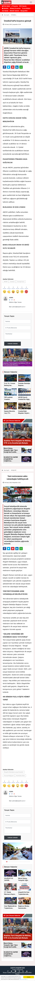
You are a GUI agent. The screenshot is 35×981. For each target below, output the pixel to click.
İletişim (17, 974)
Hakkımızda (20, 972)
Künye (4, 972)
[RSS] (23, 971)
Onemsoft (20, 969)
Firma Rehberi (26, 8)
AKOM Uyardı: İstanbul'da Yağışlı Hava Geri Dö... (24, 399)
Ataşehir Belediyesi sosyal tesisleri (13, 772)
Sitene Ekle (28, 972)
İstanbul (12, 281)
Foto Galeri (6, 6)
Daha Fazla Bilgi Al (23, 979)
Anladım (28, 977)
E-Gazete (23, 6)
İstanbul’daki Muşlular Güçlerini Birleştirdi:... (24, 413)
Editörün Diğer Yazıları (15, 302)
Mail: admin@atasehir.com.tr (17, 307)
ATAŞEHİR (13, 470)
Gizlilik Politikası (11, 972)
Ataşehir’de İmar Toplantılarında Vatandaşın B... (23, 894)
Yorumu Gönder (13, 343)
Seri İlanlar (5, 10)
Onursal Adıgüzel (9, 775)
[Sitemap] (26, 971)
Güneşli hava (20, 281)
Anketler (6, 8)
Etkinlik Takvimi (14, 10)
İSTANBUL (13, 15)
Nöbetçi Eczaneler (15, 8)
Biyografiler (24, 10)
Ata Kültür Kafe (20, 775)
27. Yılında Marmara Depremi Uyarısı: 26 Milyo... (10, 894)
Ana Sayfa (6, 15)
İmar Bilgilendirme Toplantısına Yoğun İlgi (10, 908)
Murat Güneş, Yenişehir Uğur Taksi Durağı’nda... (24, 880)
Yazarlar (15, 6)
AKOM (6, 281)
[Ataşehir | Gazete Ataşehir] (6, 2)
